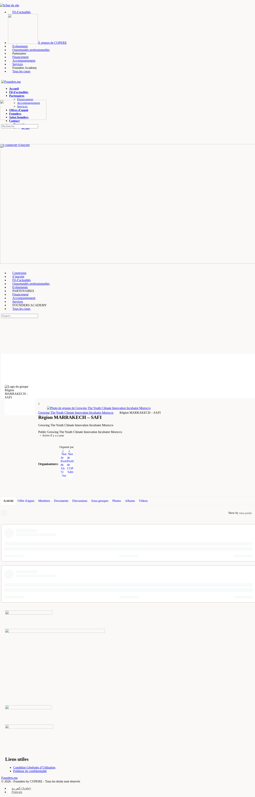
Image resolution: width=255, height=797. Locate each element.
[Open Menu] (2, 98)
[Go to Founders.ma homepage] (11, 81)
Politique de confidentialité (30, 771)
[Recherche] (3, 141)
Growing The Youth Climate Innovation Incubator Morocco (75, 412)
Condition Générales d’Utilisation (34, 767)
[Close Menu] (2, 266)
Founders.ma (9, 777)
